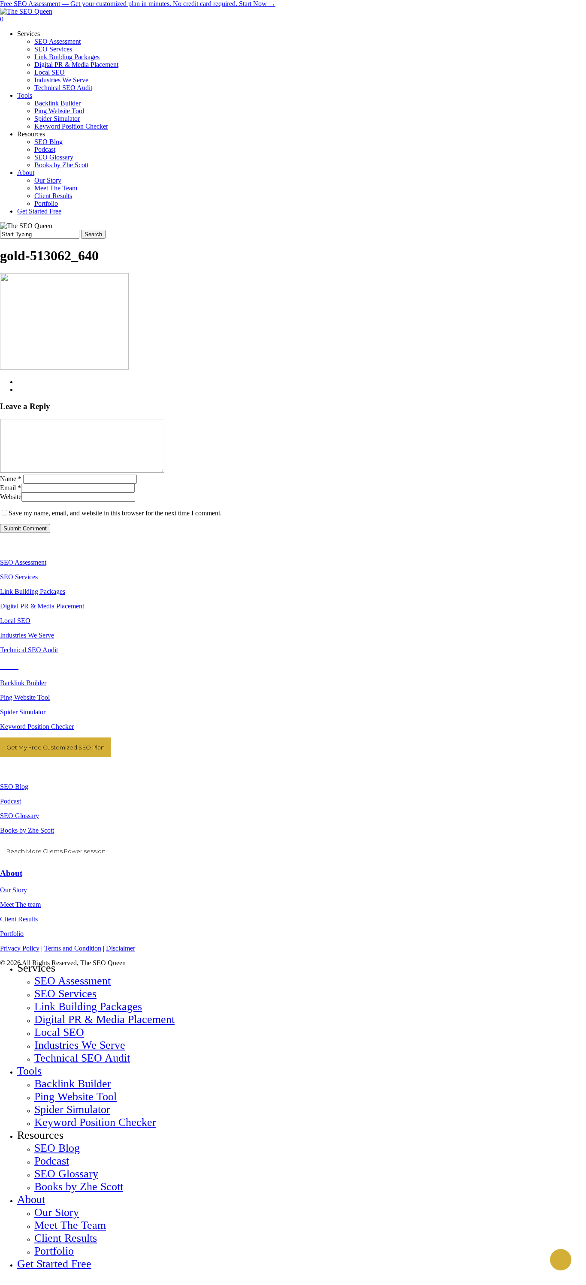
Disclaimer (120, 948)
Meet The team (20, 904)
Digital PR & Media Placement (42, 606)
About (11, 873)
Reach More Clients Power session (56, 851)
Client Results (19, 919)
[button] (2, 1281)
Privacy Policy (19, 948)
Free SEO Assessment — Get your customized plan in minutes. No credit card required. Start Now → (137, 3)
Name (10, 478)
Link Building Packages (32, 591)
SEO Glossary (19, 815)
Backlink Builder (23, 682)
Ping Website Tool (25, 697)
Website (10, 496)
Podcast (10, 801)
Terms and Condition (72, 948)
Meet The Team (70, 1225)
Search (93, 234)
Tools (29, 1071)
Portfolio (12, 933)
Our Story (13, 890)
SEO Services (19, 577)
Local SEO (15, 620)
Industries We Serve (27, 635)
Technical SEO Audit (29, 649)
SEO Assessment (23, 562)
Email (10, 487)
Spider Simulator (22, 712)
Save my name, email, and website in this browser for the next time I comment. (115, 513)
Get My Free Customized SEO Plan (55, 747)
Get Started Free (54, 1264)
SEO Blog (14, 786)
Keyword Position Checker (37, 726)
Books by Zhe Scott (27, 830)
